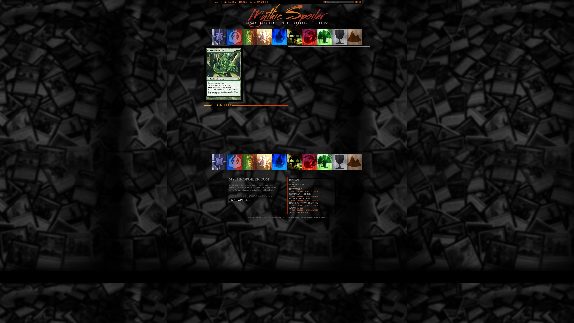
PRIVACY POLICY (260, 195)
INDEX (292, 182)
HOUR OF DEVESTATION (303, 203)
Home (216, 2)
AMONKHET (296, 208)
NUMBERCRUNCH (311, 191)
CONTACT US (239, 195)
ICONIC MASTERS (299, 198)
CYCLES (300, 191)
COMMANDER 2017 (300, 194)
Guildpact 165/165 (237, 2)
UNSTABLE (295, 189)
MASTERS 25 (296, 184)
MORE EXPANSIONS (298, 212)
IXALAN (294, 180)
